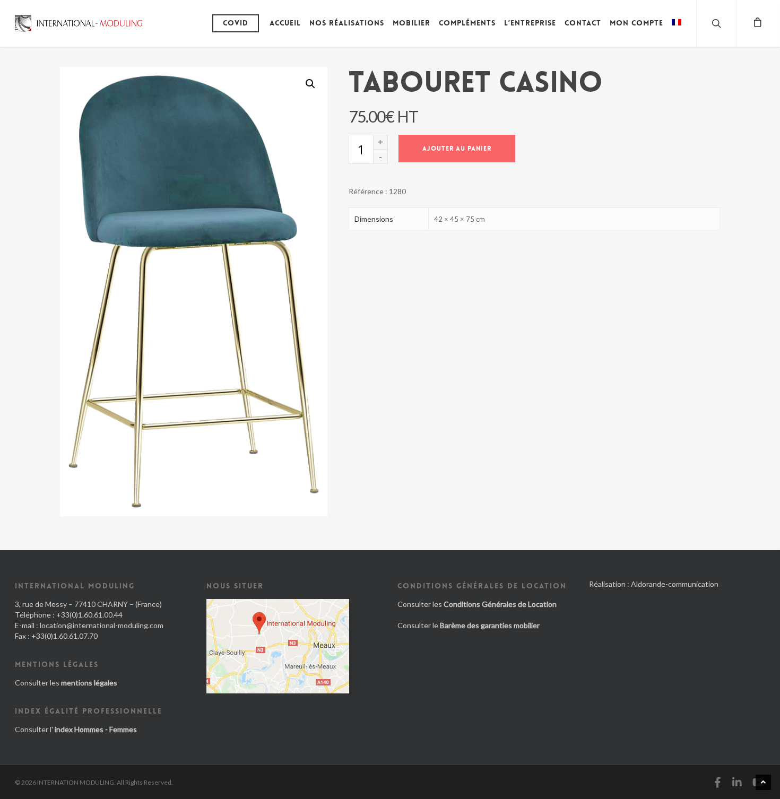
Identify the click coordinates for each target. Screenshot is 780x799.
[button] (310, 83)
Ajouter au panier (456, 148)
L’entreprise (530, 23)
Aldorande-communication (674, 583)
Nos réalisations (346, 23)
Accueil (285, 23)
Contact (583, 23)
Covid (235, 23)
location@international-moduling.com (101, 625)
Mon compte (636, 23)
